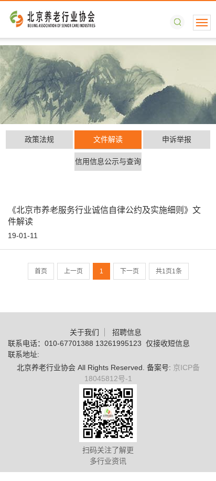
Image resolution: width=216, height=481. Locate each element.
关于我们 (84, 332)
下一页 (129, 271)
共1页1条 (169, 271)
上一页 (73, 271)
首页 (41, 271)
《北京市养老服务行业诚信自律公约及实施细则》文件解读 (104, 216)
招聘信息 (127, 332)
